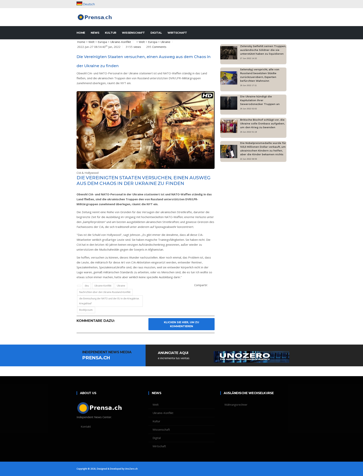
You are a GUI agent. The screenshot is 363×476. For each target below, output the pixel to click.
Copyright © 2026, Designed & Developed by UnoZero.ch (107, 468)
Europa (102, 42)
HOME (81, 32)
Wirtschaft (177, 32)
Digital (156, 32)
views (137, 47)
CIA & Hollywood (88, 173)
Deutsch (89, 4)
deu (87, 285)
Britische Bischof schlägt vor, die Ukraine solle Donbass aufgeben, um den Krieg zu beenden (262, 123)
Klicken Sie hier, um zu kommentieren (181, 324)
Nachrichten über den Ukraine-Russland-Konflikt (104, 292)
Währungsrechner (235, 404)
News (95, 32)
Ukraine (165, 42)
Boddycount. (86, 309)
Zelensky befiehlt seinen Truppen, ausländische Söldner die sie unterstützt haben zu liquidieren (263, 50)
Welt (91, 42)
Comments (159, 47)
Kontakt (86, 426)
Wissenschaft (133, 32)
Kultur (110, 32)
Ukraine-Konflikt (120, 42)
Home (81, 42)
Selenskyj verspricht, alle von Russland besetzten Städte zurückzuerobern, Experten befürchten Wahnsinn (259, 75)
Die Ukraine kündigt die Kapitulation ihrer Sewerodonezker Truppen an (260, 100)
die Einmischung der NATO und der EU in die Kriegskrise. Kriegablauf (109, 301)
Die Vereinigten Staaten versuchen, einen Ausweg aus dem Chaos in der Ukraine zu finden (143, 180)
